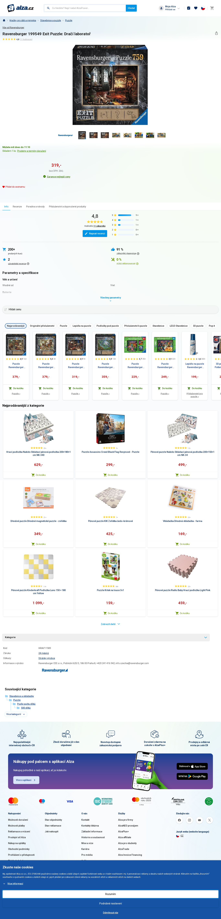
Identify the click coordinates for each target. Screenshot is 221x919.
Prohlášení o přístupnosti (21, 855)
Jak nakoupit (51, 831)
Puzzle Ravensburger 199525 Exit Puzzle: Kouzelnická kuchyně (16, 366)
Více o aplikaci (23, 780)
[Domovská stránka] (3, 20)
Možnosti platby (16, 825)
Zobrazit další (108, 624)
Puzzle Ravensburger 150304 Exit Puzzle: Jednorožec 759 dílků (105, 366)
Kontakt (85, 820)
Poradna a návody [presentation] (35, 206)
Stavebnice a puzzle (50, 20)
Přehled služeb (16, 860)
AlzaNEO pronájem (128, 825)
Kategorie (10, 637)
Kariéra (85, 849)
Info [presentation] (6, 206)
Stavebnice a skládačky (21, 696)
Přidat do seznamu (15, 186)
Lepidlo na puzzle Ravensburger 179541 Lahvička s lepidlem (194, 366)
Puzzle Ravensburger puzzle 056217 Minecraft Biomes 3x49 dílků (135, 366)
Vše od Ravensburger (13, 27)
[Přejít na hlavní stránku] (20, 8)
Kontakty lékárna (90, 825)
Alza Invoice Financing (130, 855)
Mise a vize (87, 843)
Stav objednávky (53, 820)
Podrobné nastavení (110, 903)
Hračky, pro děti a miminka (23, 20)
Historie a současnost (93, 837)
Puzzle (68, 20)
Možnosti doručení (18, 820)
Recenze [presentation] (17, 206)
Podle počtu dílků (26, 704)
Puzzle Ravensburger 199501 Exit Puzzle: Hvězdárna (75, 366)
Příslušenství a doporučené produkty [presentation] (67, 206)
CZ (182, 835)
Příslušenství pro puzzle (195, 395)
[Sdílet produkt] (216, 33)
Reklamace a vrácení (19, 831)
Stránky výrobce (47, 658)
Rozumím (110, 894)
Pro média (87, 855)
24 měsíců (44, 653)
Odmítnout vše (110, 912)
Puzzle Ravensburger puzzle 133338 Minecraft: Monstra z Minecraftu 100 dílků (165, 366)
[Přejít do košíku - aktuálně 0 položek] (212, 8)
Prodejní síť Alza (17, 837)
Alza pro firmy (125, 820)
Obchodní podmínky (18, 849)
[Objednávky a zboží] (189, 8)
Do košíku (41, 475)
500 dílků (26, 708)
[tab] (6, 206)
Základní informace (91, 831)
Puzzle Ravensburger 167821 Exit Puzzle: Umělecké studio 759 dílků (46, 366)
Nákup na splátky (17, 843)
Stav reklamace (53, 825)
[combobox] (85, 8)
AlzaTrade (123, 849)
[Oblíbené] (196, 8)
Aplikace (85, 860)
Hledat (131, 8)
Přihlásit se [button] (170, 9)
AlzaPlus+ (123, 831)
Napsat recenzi (97, 233)
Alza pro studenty (127, 843)
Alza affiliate (124, 837)
